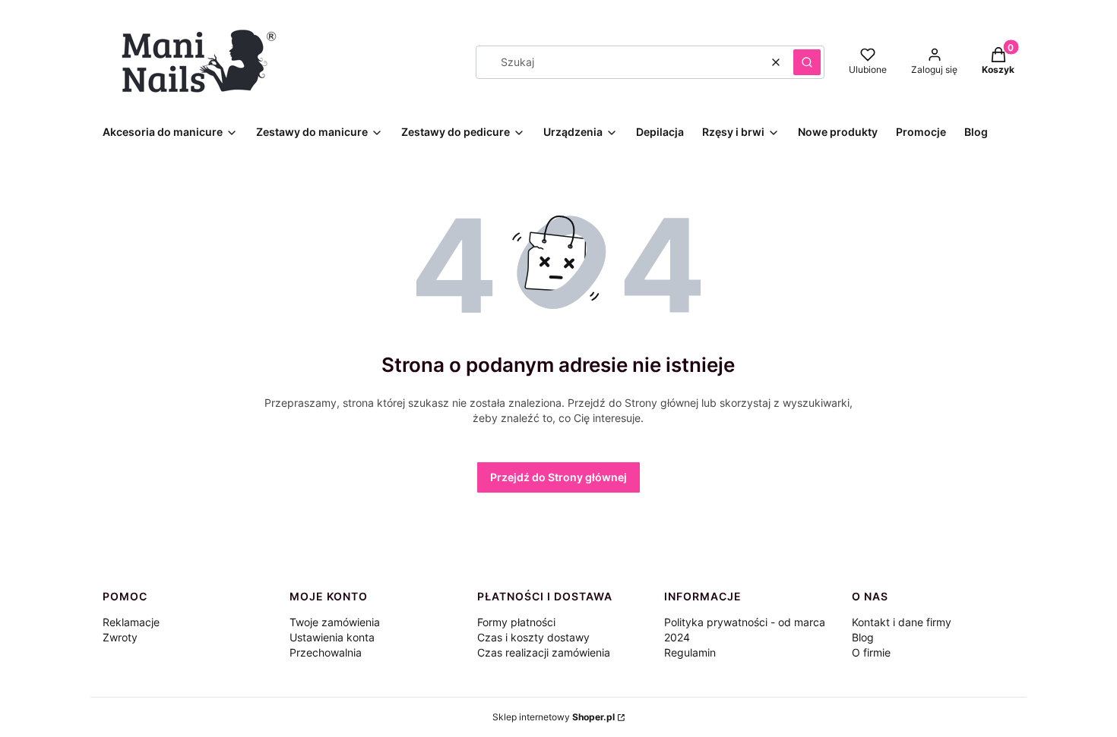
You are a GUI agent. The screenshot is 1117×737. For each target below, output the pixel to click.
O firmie (871, 652)
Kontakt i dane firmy (901, 622)
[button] (807, 62)
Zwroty (120, 637)
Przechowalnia (326, 652)
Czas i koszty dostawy (533, 637)
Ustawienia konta (332, 637)
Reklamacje (131, 622)
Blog (863, 637)
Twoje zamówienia (335, 622)
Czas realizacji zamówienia (543, 652)
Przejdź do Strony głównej (558, 477)
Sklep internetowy (553, 717)
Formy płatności (516, 622)
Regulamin (690, 652)
